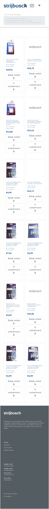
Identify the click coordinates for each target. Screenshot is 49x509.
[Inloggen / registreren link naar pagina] (24, 5)
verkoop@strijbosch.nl (9, 470)
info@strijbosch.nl (8, 480)
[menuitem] (24, 5)
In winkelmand (14, 85)
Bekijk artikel (14, 75)
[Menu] (30, 5)
